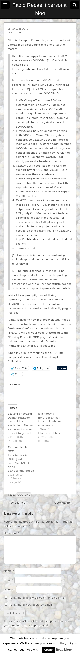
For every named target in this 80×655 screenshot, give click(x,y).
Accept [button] (48, 649)
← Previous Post (15, 502)
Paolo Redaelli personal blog (40, 9)
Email (8, 580)
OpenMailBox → (65, 502)
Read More (64, 649)
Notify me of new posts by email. (31, 604)
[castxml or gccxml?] (23, 427)
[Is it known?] (53, 427)
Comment (11, 533)
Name (9, 570)
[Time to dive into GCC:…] (23, 464)
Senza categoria (18, 29)
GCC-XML (23, 495)
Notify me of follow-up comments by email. (37, 597)
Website (9, 589)
